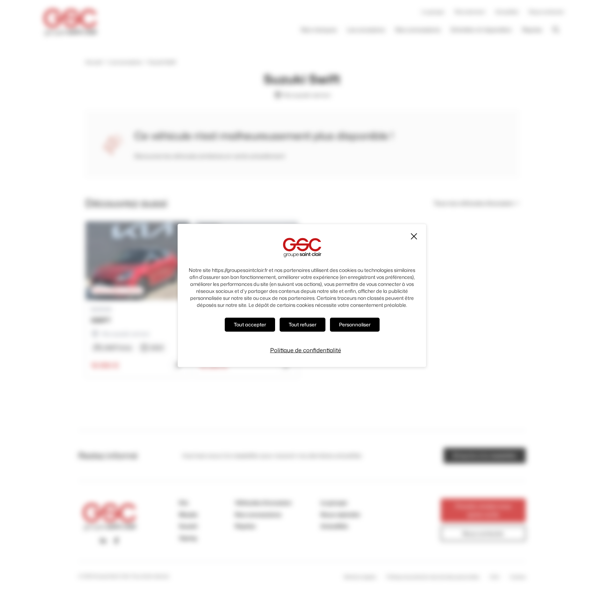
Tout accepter (250, 324)
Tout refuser (302, 324)
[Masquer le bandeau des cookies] (413, 236)
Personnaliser (355, 324)
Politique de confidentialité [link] (305, 350)
